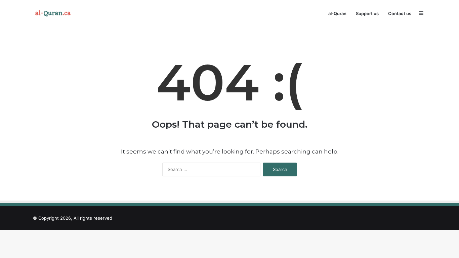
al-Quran (337, 13)
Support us (367, 13)
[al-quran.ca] (54, 13)
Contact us (399, 13)
